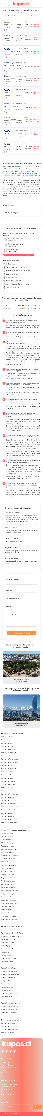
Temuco (17, 167)
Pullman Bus (29, 173)
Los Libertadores (28, 176)
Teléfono (9, 606)
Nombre (8, 583)
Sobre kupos (5, 1062)
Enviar (37, 1107)
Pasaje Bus (13, 189)
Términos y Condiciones (9, 1084)
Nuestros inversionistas (9, 1068)
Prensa (3, 1070)
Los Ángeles (26, 167)
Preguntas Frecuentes (8, 1094)
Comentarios (11, 614)
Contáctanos (5, 1073)
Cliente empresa (6, 1089)
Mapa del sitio (5, 1092)
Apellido (9, 591)
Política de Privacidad (8, 1087)
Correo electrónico (12, 599)
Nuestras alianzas (7, 1065)
